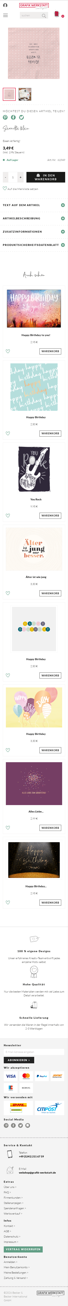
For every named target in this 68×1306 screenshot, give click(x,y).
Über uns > (10, 1187)
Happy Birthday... (36, 886)
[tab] (34, 205)
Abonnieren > (19, 1060)
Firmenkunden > (13, 1197)
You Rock (36, 499)
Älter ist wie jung (36, 577)
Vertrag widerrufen (23, 1249)
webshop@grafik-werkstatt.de (37, 1172)
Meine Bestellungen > (16, 1272)
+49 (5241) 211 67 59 (31, 1156)
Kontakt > (9, 1225)
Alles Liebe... (36, 811)
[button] (8, 351)
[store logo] (34, 6)
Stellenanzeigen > (13, 1202)
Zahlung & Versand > (16, 1277)
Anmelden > (10, 1261)
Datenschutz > (12, 1236)
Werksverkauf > (13, 1213)
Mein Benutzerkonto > (17, 1267)
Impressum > (11, 1241)
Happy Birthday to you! (36, 335)
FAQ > (7, 1192)
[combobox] (34, 15)
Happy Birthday (36, 417)
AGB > (7, 1231)
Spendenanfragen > (15, 1208)
